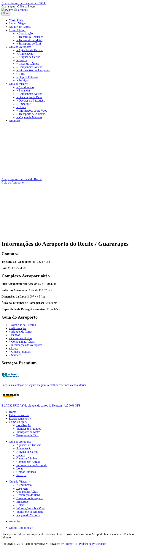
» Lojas (20, 73)
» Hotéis (21, 107)
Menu (6, 13)
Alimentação (23, 448)
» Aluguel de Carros (28, 57)
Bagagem (22, 488)
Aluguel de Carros (20, 26)
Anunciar (14, 120)
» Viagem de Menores (29, 117)
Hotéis (20, 505)
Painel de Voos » (19, 415)
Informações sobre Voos (30, 508)
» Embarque (23, 103)
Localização (23, 425)
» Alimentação (24, 53)
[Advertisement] (71, 151)
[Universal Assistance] (10, 379)
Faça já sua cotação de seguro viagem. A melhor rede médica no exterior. (44, 385)
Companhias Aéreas (28, 461)
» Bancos (21, 60)
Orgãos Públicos (26, 471)
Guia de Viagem (18, 83)
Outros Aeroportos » (21, 527)
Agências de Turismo (28, 445)
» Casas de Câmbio (27, 63)
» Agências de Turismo (29, 50)
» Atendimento (25, 87)
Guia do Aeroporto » (21, 441)
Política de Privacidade (92, 543)
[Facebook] (21, 9)
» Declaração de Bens (29, 97)
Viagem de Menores (28, 515)
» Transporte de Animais (30, 114)
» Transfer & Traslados (29, 36)
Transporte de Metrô (28, 432)
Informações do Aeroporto (31, 465)
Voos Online (16, 20)
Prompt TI (71, 543)
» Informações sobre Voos (31, 110)
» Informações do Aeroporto (33, 70)
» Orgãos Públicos (27, 77)
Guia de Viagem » (19, 481)
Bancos (20, 455)
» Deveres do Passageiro (30, 100)
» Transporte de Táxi (28, 43)
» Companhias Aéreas (29, 67)
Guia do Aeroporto (20, 46)
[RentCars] (10, 399)
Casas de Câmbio (26, 458)
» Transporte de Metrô (29, 40)
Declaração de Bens (28, 495)
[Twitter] (7, 9)
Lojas (19, 468)
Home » (13, 411)
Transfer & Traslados (28, 428)
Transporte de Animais (29, 511)
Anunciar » (15, 521)
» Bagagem (23, 90)
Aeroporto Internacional (23, 3)
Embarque (22, 501)
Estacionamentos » (20, 418)
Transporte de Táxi (27, 435)
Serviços (21, 475)
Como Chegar (17, 30)
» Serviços (22, 80)
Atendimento (24, 484)
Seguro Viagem (18, 23)
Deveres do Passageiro (29, 498)
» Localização (24, 33)
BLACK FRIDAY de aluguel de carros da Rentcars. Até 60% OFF (40, 405)
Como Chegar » (18, 421)
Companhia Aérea (27, 491)
